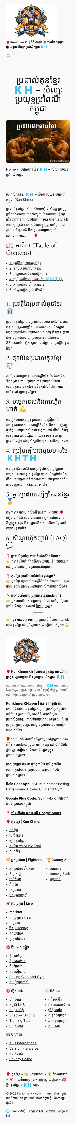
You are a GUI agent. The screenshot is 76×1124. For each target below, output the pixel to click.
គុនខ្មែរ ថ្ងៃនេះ (59, 601)
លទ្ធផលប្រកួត (57, 1015)
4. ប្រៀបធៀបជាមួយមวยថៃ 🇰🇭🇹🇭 (36, 279)
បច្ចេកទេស (16, 1026)
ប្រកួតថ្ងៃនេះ (17, 939)
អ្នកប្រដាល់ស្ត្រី (18, 895)
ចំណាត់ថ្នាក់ (57, 868)
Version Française (23, 1048)
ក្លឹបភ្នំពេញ (15, 966)
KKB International (23, 1043)
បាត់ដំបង (15, 879)
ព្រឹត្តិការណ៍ (55, 1010)
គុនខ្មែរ (13, 830)
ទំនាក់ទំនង (16, 1054)
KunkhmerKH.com (29, 1093)
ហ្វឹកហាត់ (15, 999)
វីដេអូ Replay (18, 928)
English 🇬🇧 (36, 1111)
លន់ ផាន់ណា (32, 518)
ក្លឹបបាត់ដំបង (17, 961)
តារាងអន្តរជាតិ (15, 528)
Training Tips (19, 1020)
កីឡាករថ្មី (15, 874)
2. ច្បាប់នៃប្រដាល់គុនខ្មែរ (25, 268)
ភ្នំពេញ (13, 884)
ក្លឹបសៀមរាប (17, 971)
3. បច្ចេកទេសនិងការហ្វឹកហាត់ (28, 274)
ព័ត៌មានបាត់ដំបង (59, 1005)
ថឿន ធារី (12, 518)
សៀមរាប (15, 890)
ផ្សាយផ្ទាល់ (16, 933)
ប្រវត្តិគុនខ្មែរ (17, 835)
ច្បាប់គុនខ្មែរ (26, 392)
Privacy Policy (20, 1059)
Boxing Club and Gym (27, 977)
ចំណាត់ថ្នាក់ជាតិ (60, 874)
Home (11, 169)
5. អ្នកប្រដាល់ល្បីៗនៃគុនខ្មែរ (27, 284)
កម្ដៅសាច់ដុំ (16, 1010)
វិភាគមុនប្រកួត (57, 1020)
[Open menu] (8, 55)
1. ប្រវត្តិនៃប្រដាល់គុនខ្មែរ (25, 263)
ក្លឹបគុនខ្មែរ (15, 956)
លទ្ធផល (14, 923)
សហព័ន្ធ (14, 851)
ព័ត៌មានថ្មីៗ (55, 999)
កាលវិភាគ (15, 912)
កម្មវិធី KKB (17, 1005)
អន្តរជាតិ (55, 879)
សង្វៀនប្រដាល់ (19, 982)
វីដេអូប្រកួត (43, 606)
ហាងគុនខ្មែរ (13, 625)
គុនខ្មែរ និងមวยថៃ (36, 484)
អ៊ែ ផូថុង (52, 512)
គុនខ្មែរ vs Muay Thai (25, 846)
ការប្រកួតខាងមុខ (20, 917)
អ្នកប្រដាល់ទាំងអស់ (21, 868)
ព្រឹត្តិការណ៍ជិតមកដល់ (49, 619)
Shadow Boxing (22, 1015)
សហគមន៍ (54, 1026)
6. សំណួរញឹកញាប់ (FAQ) (26, 290)
